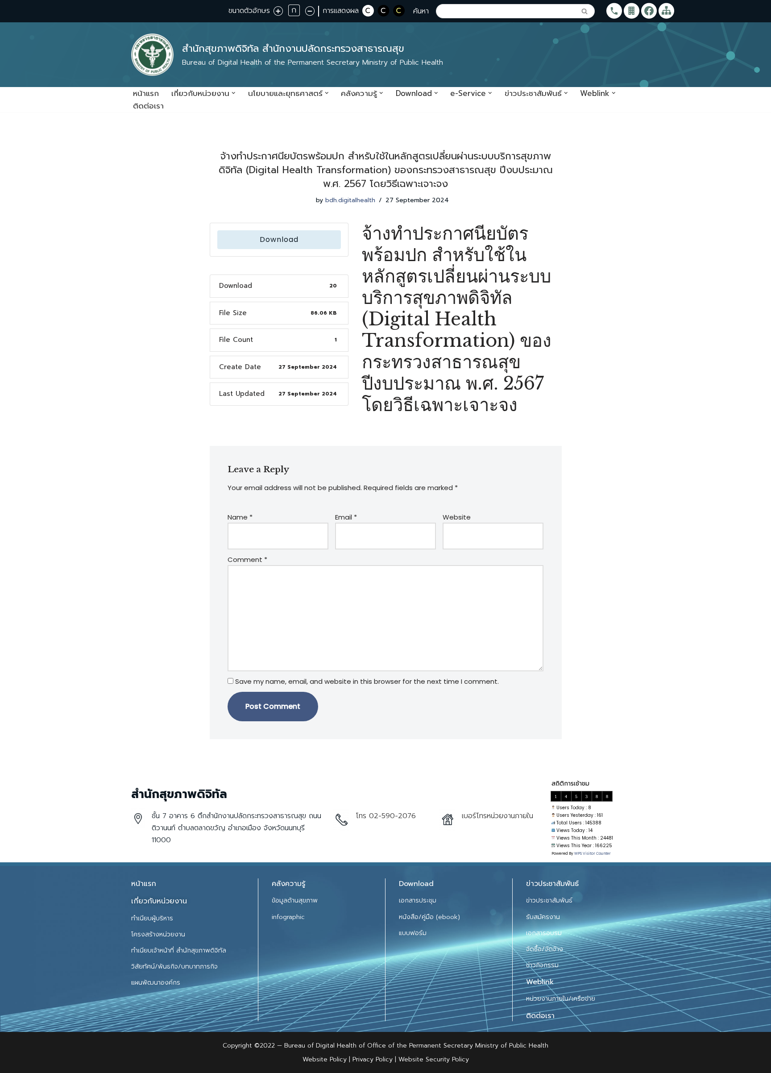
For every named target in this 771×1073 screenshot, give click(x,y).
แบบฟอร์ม (413, 933)
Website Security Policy (433, 1059)
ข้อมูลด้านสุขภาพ (295, 900)
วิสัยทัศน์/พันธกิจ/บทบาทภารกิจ (174, 966)
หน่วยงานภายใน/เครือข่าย (560, 998)
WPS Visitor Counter (592, 853)
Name (240, 517)
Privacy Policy (371, 1059)
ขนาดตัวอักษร (249, 10)
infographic (288, 917)
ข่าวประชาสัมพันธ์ (549, 900)
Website (457, 517)
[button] (234, 93)
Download (279, 239)
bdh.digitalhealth (350, 200)
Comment (247, 559)
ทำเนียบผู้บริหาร (152, 918)
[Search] (585, 11)
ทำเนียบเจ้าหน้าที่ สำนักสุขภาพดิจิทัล (178, 950)
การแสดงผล (341, 10)
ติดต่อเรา (148, 106)
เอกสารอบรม (544, 933)
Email (346, 517)
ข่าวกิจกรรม (542, 965)
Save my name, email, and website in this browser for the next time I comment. (367, 681)
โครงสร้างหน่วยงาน (158, 934)
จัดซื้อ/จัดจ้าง (544, 949)
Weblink (540, 982)
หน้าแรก (146, 93)
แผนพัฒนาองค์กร (155, 982)
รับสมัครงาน (543, 917)
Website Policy (326, 1059)
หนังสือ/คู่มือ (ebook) (429, 917)
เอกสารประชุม (417, 900)
